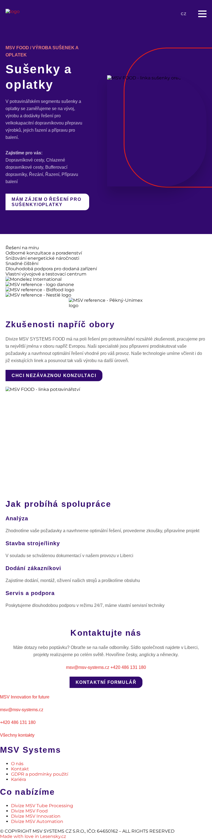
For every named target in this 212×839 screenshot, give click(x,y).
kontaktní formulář (106, 682)
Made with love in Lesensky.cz (33, 836)
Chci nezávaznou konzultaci (54, 375)
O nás (17, 763)
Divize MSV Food (29, 811)
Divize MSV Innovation (35, 816)
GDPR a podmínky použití (39, 774)
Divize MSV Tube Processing (42, 805)
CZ (184, 14)
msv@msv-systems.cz (87, 667)
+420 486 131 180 (128, 667)
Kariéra (18, 779)
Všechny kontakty (17, 735)
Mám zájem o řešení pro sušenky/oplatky (46, 202)
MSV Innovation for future (24, 697)
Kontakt (20, 769)
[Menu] (202, 14)
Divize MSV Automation (37, 821)
